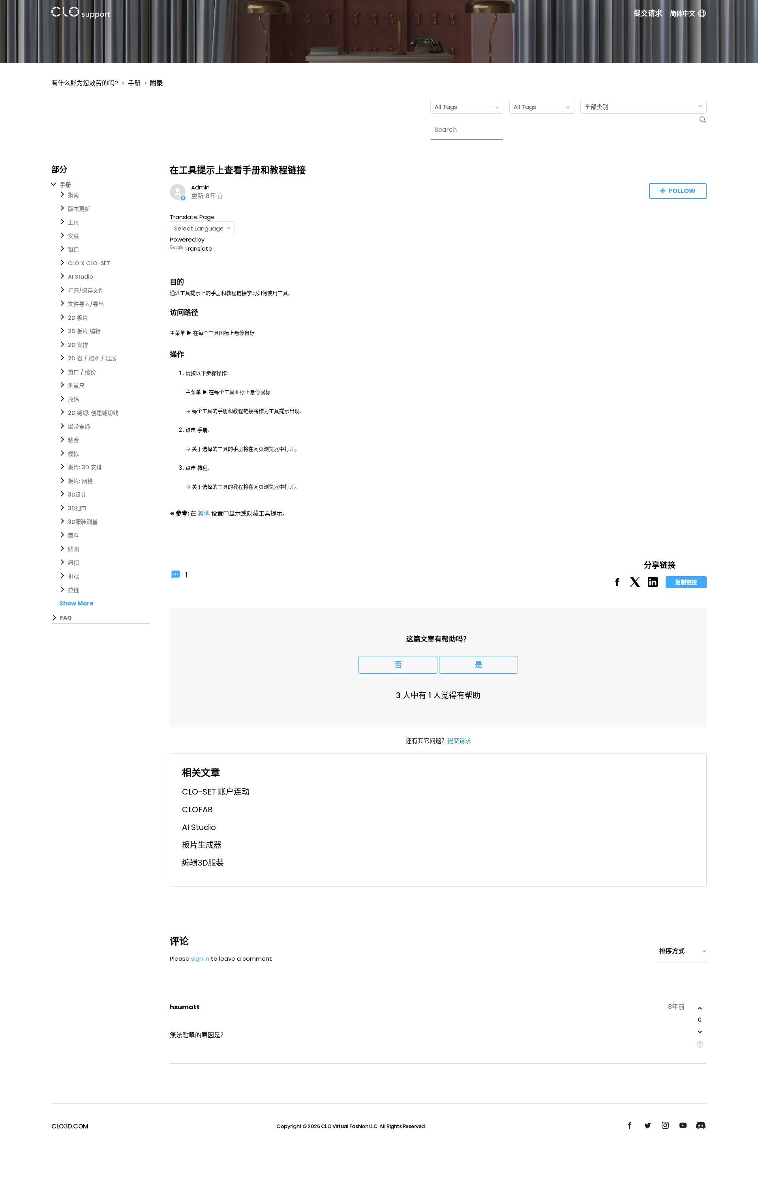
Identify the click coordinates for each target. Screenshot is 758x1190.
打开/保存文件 (86, 290)
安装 (73, 236)
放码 (73, 399)
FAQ (66, 618)
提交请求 (648, 13)
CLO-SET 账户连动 (216, 791)
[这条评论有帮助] (700, 1008)
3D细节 (77, 508)
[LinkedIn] (653, 585)
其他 (204, 513)
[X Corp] (635, 585)
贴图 (73, 549)
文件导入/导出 (86, 304)
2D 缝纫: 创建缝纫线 (93, 413)
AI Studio (80, 277)
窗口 (73, 249)
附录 (156, 83)
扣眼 (73, 576)
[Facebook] (617, 585)
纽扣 (73, 563)
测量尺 (76, 386)
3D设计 (77, 494)
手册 (134, 83)
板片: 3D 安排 (85, 467)
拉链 (73, 590)
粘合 (73, 440)
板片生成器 (201, 845)
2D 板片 (78, 318)
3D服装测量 (83, 522)
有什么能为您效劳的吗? (84, 83)
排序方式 (672, 951)
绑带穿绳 (79, 427)
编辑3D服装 (203, 862)
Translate (198, 248)
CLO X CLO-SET (89, 263)
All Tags (446, 107)
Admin (200, 187)
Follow (682, 190)
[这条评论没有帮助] (700, 1032)
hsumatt (185, 1007)
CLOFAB (197, 809)
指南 (73, 195)
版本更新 (79, 209)
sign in (200, 958)
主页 (73, 222)
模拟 (73, 454)
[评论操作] (700, 1044)
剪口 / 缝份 (82, 372)
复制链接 (686, 582)
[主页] (80, 14)
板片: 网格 (80, 481)
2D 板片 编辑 (84, 331)
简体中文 (682, 13)
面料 (73, 536)
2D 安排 (78, 345)
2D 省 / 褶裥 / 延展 (92, 358)
